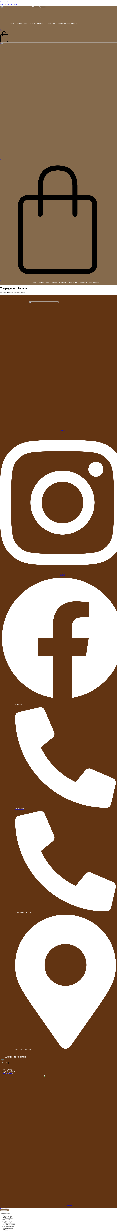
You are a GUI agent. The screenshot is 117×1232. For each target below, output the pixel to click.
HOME (12, 23)
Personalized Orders (67, 23)
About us (51, 23)
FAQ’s (32, 23)
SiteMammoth (69, 1205)
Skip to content (4, 1)
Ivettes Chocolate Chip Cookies (8, 4)
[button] (22, 23)
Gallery (40, 23)
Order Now (22, 23)
